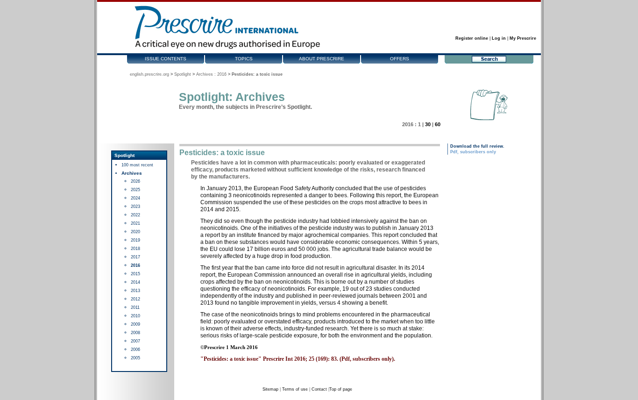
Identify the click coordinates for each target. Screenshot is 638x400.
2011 (135, 307)
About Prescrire (321, 58)
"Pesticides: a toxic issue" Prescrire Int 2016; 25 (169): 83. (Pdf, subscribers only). (297, 359)
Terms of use (295, 389)
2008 (135, 332)
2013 (135, 290)
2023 (135, 206)
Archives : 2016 (211, 74)
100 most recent (137, 165)
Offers (399, 58)
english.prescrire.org (149, 74)
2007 (135, 341)
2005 (135, 358)
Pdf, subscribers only (473, 152)
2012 (135, 299)
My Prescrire (523, 38)
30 (428, 124)
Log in (499, 38)
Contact (319, 389)
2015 (135, 273)
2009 (135, 324)
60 (437, 124)
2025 (135, 189)
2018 (135, 248)
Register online (471, 38)
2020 (135, 231)
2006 (135, 349)
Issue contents (165, 58)
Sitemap (270, 389)
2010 (135, 316)
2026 (135, 181)
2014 (135, 282)
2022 (135, 215)
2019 (135, 240)
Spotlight (182, 74)
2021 (135, 223)
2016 (135, 265)
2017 (135, 257)
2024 (135, 198)
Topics (244, 58)
